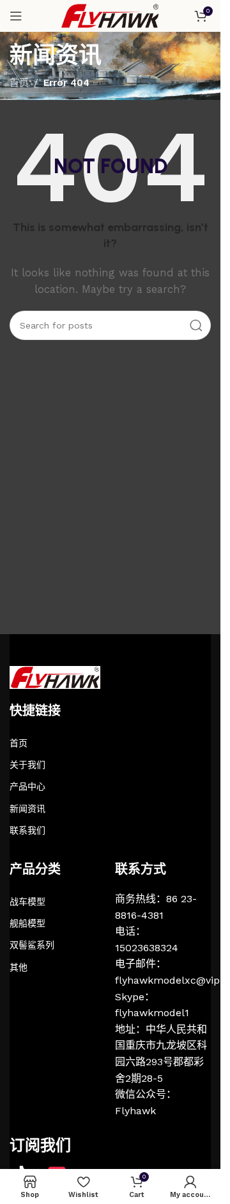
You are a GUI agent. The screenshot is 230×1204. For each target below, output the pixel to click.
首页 (19, 83)
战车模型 (27, 901)
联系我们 (27, 830)
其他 (18, 967)
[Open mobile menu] (16, 16)
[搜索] (196, 325)
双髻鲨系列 (32, 945)
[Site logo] (110, 15)
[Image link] (55, 677)
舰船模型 (27, 923)
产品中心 (27, 786)
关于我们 (27, 765)
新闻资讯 (27, 809)
